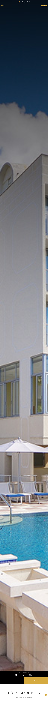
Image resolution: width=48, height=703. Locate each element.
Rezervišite (44, 5)
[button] (3, 337)
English (3, 5)
